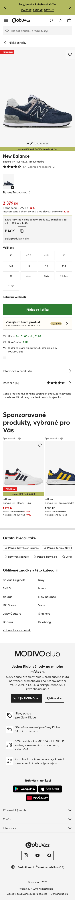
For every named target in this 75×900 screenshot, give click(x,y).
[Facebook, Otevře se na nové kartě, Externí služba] (49, 855)
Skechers (44, 613)
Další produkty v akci (17, 238)
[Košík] (69, 20)
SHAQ (7, 588)
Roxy (41, 580)
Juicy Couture (12, 613)
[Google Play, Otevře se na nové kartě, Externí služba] (25, 789)
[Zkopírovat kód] (22, 231)
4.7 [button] (29, 166)
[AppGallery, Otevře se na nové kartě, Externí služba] (37, 797)
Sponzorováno (10, 438)
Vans (41, 605)
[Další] (70, 7)
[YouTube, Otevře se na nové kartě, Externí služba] (37, 855)
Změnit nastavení (43, 888)
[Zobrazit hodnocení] (70, 382)
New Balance (16, 156)
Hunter (43, 588)
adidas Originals (14, 580)
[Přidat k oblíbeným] (70, 54)
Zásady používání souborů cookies (27, 893)
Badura (8, 622)
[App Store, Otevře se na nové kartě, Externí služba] (50, 789)
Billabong (44, 622)
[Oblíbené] (60, 20)
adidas (7, 597)
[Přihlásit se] (51, 20)
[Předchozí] (5, 7)
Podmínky (24, 888)
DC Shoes (9, 605)
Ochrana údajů (59, 893)
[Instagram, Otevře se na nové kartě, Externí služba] (25, 855)
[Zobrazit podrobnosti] (70, 371)
